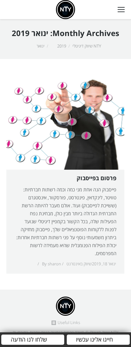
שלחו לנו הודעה (29, 339)
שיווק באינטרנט (79, 264)
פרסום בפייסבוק (96, 178)
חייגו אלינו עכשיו (94, 339)
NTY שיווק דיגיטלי (86, 46)
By (51, 264)
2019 (61, 46)
